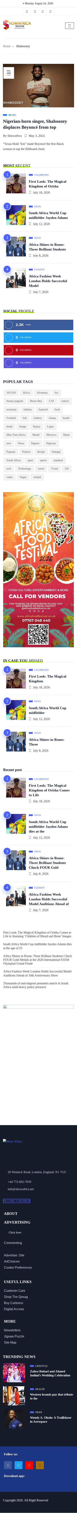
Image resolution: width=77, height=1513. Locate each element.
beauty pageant (15, 401)
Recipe (41, 451)
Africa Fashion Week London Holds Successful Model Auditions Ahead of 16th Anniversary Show (37, 973)
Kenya (36, 426)
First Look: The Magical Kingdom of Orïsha (47, 184)
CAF (51, 401)
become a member (16, 1200)
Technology (24, 468)
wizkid (37, 477)
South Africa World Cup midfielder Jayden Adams (48, 215)
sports (43, 460)
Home (7, 46)
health (66, 418)
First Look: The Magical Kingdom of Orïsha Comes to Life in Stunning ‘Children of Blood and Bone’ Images (37, 934)
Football (11, 418)
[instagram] (42, 11)
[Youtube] (29, 1465)
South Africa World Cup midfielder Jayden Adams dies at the (48, 826)
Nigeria (35, 443)
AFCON (11, 392)
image (22, 426)
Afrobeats (42, 392)
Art (56, 392)
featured (43, 409)
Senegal (56, 451)
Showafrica (15, 135)
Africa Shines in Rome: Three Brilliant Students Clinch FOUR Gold (47, 862)
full (25, 418)
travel (41, 468)
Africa (26, 392)
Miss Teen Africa (16, 434)
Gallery (38, 418)
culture (65, 401)
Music (66, 434)
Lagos (50, 426)
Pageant (11, 451)
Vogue (23, 477)
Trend (54, 468)
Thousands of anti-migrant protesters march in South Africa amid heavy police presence (35, 985)
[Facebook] (27, 11)
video (10, 477)
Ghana (52, 418)
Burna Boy (36, 401)
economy (12, 409)
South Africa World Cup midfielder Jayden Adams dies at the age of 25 (37, 946)
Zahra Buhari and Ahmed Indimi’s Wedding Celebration (50, 1373)
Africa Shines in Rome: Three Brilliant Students (47, 247)
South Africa (14, 460)
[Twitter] (35, 11)
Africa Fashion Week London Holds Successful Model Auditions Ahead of (49, 899)
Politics (26, 451)
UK (67, 468)
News (21, 443)
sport (30, 460)
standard (58, 460)
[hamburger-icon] (69, 25)
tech (9, 468)
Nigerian (51, 443)
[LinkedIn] (50, 11)
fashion (27, 409)
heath (9, 426)
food (57, 409)
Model (35, 434)
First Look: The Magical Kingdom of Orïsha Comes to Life (49, 790)
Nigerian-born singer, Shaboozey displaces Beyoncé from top (35, 124)
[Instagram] (40, 1465)
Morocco (51, 434)
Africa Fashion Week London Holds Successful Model (48, 281)
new (9, 443)
